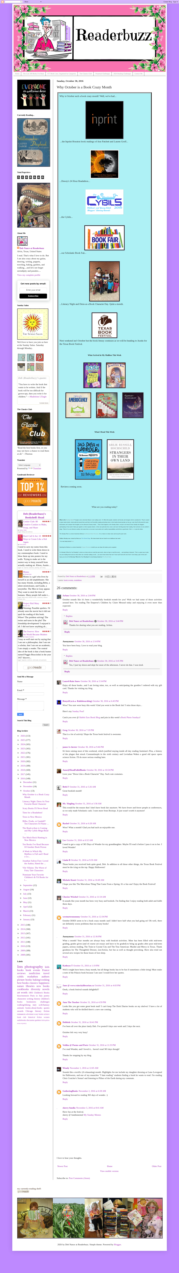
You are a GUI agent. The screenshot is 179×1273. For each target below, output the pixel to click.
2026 (23, 736)
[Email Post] (101, 576)
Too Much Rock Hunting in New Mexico (35, 838)
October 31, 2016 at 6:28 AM (83, 823)
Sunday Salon (70, 520)
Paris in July (36, 995)
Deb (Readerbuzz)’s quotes (32, 378)
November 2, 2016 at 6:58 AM (92, 1091)
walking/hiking (23, 1005)
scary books (38, 1014)
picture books (24, 979)
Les (64, 840)
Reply (65, 610)
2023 (23, 748)
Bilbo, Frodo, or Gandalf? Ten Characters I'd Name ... (36, 822)
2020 (23, 761)
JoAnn (66, 595)
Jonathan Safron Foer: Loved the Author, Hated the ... (35, 862)
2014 (23, 929)
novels (45, 989)
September (28, 885)
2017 (23, 774)
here (133, 529)
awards (20, 1011)
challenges (44, 1002)
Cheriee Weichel (70, 897)
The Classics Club (86, 74)
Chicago (29, 1011)
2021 (23, 757)
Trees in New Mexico (32, 817)
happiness (44, 982)
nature (20, 986)
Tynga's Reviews (86, 547)
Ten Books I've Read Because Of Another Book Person (36, 845)
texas (19, 1023)
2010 (23, 946)
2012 (23, 937)
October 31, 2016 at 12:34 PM (94, 916)
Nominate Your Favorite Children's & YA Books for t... (35, 877)
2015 (23, 925)
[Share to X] (110, 576)
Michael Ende (28, 574)
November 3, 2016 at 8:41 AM (90, 1108)
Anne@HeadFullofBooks (74, 770)
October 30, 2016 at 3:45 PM (110, 661)
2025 (23, 740)
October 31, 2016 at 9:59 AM (84, 860)
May (25, 902)
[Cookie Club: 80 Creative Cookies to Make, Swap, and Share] (21, 527)
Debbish (66, 1022)
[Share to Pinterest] (115, 576)
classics (33, 982)
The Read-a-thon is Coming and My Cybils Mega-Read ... (35, 831)
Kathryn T (68, 965)
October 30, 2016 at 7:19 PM (81, 730)
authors (45, 976)
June (25, 898)
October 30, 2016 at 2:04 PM (82, 595)
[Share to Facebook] (113, 576)
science (46, 1014)
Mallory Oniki (23, 530)
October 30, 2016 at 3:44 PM (110, 621)
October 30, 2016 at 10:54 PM (100, 770)
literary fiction (42, 1011)
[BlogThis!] (108, 576)
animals (20, 1008)
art (18, 992)
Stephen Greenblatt (29, 637)
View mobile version (109, 1171)
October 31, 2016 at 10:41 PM (84, 1022)
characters (21, 999)
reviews (21, 973)
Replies (69, 616)
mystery (24, 1023)
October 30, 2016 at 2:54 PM (87, 641)
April (25, 906)
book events (68, 580)
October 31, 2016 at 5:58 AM (88, 803)
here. (72, 541)
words (24, 992)
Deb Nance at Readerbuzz (81, 621)
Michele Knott (69, 880)
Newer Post (62, 1166)
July (25, 894)
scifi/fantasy (44, 1005)
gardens (38, 1020)
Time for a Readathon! (32, 812)
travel (46, 973)
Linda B (66, 860)
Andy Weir (27, 605)
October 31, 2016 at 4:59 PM (93, 1002)
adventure (30, 1014)
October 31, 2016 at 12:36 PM (88, 936)
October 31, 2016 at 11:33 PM (102, 1045)
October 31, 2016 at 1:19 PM (86, 965)
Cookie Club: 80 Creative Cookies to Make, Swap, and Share (35, 524)
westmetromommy (71, 916)
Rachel (66, 823)
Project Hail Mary (31, 603)
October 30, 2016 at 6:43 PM (106, 701)
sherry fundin (69, 1108)
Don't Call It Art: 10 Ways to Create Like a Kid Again (35, 539)
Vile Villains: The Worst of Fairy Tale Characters (35, 869)
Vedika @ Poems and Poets (75, 1045)
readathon (78, 580)
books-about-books (33, 1008)
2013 (23, 933)
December (28, 782)
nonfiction (34, 973)
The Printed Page (85, 538)
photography (34, 967)
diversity (35, 989)
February (27, 915)
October (27, 791)
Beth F (66, 787)
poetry (46, 995)
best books (23, 982)
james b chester (70, 747)
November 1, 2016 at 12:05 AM (84, 1068)
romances (21, 1014)
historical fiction (35, 1017)
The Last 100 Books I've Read (33, 74)
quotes (46, 1008)
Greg (65, 730)
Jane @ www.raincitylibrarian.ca (78, 985)
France (45, 970)
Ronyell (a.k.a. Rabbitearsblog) (77, 701)
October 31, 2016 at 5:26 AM (83, 787)
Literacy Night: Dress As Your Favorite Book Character (36, 802)
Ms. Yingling (69, 803)
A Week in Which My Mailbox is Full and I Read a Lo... (35, 854)
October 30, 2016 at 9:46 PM (91, 747)
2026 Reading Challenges (122, 74)
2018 (23, 770)
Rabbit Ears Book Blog (89, 717)
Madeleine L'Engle (38, 396)
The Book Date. (107, 557)
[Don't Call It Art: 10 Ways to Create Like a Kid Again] (21, 540)
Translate (37, 468)
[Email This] (106, 576)
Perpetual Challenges (102, 74)
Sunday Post (77, 711)
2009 (23, 950)
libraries (30, 986)
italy (35, 1005)
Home (17, 74)
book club (21, 1017)
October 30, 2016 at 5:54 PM (93, 681)
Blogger (117, 1244)
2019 (23, 766)
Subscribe (33, 296)
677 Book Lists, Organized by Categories (61, 74)
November (28, 786)
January (27, 919)
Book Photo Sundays (130, 717)
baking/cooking (41, 979)
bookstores (31, 1002)
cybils (20, 976)
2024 (23, 744)
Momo (26, 572)
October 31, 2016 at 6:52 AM (80, 840)
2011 (23, 942)
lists (20, 967)
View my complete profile (28, 275)
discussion (30, 1020)
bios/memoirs (23, 995)
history (37, 999)
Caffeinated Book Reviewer (92, 533)
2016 (23, 778)
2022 (23, 753)
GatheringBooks (70, 1091)
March (26, 911)
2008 (23, 955)
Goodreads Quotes (43, 403)
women (46, 1017)
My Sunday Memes (92, 1115)
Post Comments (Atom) (79, 1178)
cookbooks (23, 989)
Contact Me (138, 74)
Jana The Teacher (71, 1002)
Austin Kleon (22, 544)
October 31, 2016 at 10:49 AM (90, 880)
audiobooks (21, 1020)
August (26, 889)
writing (30, 999)
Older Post (156, 1166)
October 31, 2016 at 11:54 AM (92, 897)
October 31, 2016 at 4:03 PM (107, 985)
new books (43, 986)
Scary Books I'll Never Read (35, 808)
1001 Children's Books (39, 992)
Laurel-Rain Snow (71, 681)
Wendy (66, 1068)
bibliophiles (45, 1020)
